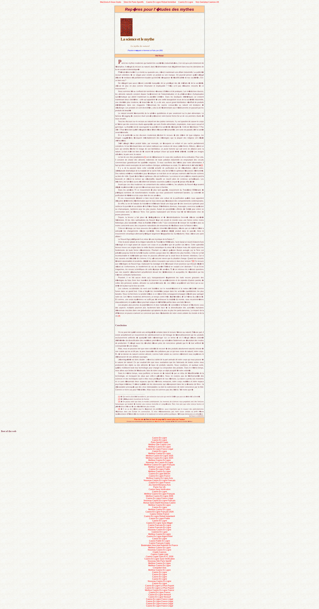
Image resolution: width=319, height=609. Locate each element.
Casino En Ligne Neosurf (159, 595)
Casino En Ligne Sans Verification (159, 559)
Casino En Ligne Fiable (159, 469)
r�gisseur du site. (160, 421)
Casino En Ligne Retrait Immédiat (161, 2)
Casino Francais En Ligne (159, 525)
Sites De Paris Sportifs (134, 2)
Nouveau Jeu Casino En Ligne (159, 462)
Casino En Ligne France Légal (159, 449)
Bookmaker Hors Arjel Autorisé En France (159, 545)
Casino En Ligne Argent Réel (159, 536)
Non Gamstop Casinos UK (207, 2)
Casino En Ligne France (159, 476)
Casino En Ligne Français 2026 (160, 512)
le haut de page (156, 419)
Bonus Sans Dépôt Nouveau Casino (159, 503)
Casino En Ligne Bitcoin (159, 474)
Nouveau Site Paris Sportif (159, 561)
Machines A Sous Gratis (110, 2)
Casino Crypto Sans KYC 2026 (159, 556)
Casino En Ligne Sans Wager (159, 523)
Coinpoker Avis (159, 568)
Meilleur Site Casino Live (159, 444)
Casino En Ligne (185, 2)
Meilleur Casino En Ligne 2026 (159, 496)
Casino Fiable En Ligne (159, 541)
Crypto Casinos (159, 552)
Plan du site (138, 419)
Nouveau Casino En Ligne (159, 530)
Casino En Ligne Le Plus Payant (159, 586)
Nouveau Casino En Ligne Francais (159, 480)
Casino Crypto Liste (159, 554)
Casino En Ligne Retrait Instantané (159, 516)
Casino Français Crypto (159, 543)
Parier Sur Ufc (159, 487)
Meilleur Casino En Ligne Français (159, 465)
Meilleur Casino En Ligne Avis (159, 478)
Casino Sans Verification (159, 489)
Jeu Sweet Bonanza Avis (160, 485)
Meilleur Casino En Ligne (159, 447)
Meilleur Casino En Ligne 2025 (159, 456)
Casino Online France (159, 514)
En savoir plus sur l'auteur (174, 419)
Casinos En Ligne (159, 532)
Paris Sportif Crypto (159, 442)
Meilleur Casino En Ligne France (159, 590)
